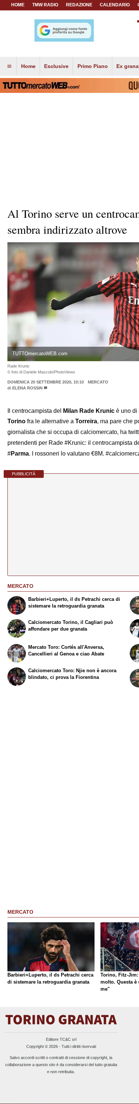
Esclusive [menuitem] (56, 66)
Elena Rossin (27, 388)
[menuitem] (9, 66)
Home (17, 5)
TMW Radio (45, 5)
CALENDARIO (115, 5)
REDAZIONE (79, 5)
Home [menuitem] (28, 66)
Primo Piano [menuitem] (92, 66)
